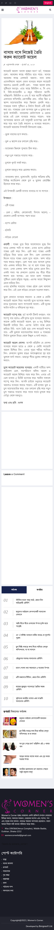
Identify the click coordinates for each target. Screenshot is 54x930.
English (48, 3)
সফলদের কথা (8, 890)
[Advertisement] (27, 440)
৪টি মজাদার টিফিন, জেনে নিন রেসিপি (31, 677)
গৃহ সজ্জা (6, 875)
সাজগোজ (6, 871)
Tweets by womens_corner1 (14, 844)
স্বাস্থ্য (4, 859)
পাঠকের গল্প (8, 887)
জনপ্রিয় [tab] (39, 590)
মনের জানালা (8, 863)
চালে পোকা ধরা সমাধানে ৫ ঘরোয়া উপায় (32, 667)
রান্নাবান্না (6, 879)
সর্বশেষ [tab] (14, 590)
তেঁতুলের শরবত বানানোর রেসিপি (29, 658)
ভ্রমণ (4, 883)
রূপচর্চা (5, 867)
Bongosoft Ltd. (46, 926)
